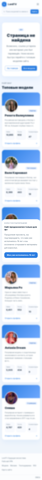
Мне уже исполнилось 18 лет (21, 255)
